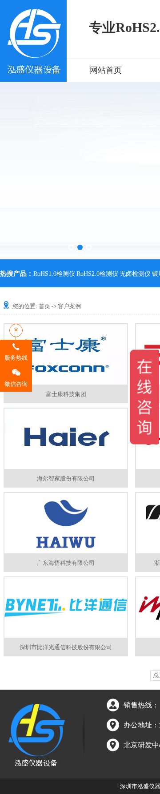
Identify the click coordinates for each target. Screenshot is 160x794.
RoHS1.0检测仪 (54, 274)
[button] (71, 247)
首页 (44, 306)
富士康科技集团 (66, 394)
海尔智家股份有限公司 (66, 478)
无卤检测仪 (135, 274)
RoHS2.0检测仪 (97, 274)
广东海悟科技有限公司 (66, 563)
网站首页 (106, 70)
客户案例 (69, 306)
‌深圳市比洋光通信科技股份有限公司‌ (66, 647)
